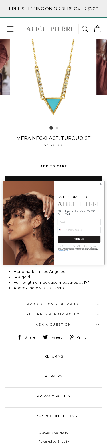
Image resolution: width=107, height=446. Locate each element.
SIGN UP (79, 239)
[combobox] (62, 230)
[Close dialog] (101, 184)
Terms (66, 250)
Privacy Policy (61, 250)
